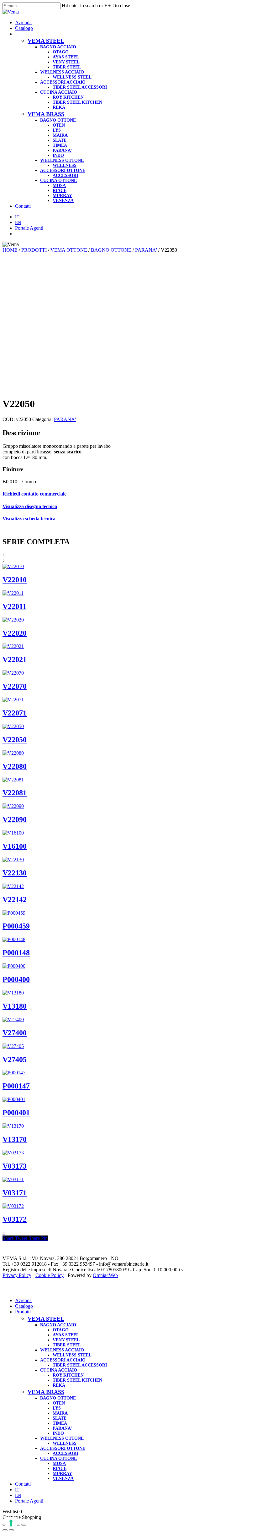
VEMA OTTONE (68, 250)
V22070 (15, 686)
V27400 (15, 1033)
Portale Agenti (29, 1501)
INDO (58, 1433)
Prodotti (23, 1311)
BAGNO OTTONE (111, 250)
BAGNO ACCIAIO (58, 1325)
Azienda (23, 1300)
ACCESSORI (65, 1453)
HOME (10, 250)
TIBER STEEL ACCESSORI (80, 1365)
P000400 (16, 979)
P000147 (16, 1086)
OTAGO (61, 1330)
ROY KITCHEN (68, 1375)
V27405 (15, 1059)
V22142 (15, 900)
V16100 (15, 846)
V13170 (15, 1139)
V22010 (15, 580)
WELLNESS (64, 1443)
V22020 (15, 633)
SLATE (59, 1418)
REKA (59, 1385)
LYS (57, 1408)
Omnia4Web (105, 1275)
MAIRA (60, 1413)
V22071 (15, 713)
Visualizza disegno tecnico (30, 506)
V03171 (15, 1193)
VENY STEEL (66, 1340)
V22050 (15, 740)
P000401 (16, 1113)
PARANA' (146, 250)
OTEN (59, 1403)
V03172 (15, 1219)
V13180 (15, 1006)
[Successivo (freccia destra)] (11, 1530)
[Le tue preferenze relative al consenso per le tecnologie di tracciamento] (11, 1523)
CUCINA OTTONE (58, 1458)
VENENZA (63, 1478)
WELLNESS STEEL (72, 1355)
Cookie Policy (49, 1275)
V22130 (15, 873)
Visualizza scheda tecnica (29, 518)
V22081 (15, 793)
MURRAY (62, 1473)
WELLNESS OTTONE (62, 1438)
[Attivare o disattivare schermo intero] (17, 1525)
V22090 (15, 819)
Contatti (23, 1484)
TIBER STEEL (67, 1345)
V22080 (15, 766)
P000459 (16, 926)
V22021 (15, 659)
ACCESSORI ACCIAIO (63, 1360)
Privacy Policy (17, 1275)
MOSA (59, 1463)
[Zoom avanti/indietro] (23, 1525)
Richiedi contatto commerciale (34, 493)
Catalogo (24, 1306)
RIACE (59, 1468)
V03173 (15, 1166)
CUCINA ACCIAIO (58, 1370)
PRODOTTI (34, 250)
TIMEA (60, 1423)
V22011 (14, 606)
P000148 (16, 953)
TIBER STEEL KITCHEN (77, 1380)
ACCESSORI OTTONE (62, 1448)
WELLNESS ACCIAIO (62, 1350)
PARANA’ (62, 1428)
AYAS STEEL (66, 1335)
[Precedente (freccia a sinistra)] (5, 1530)
